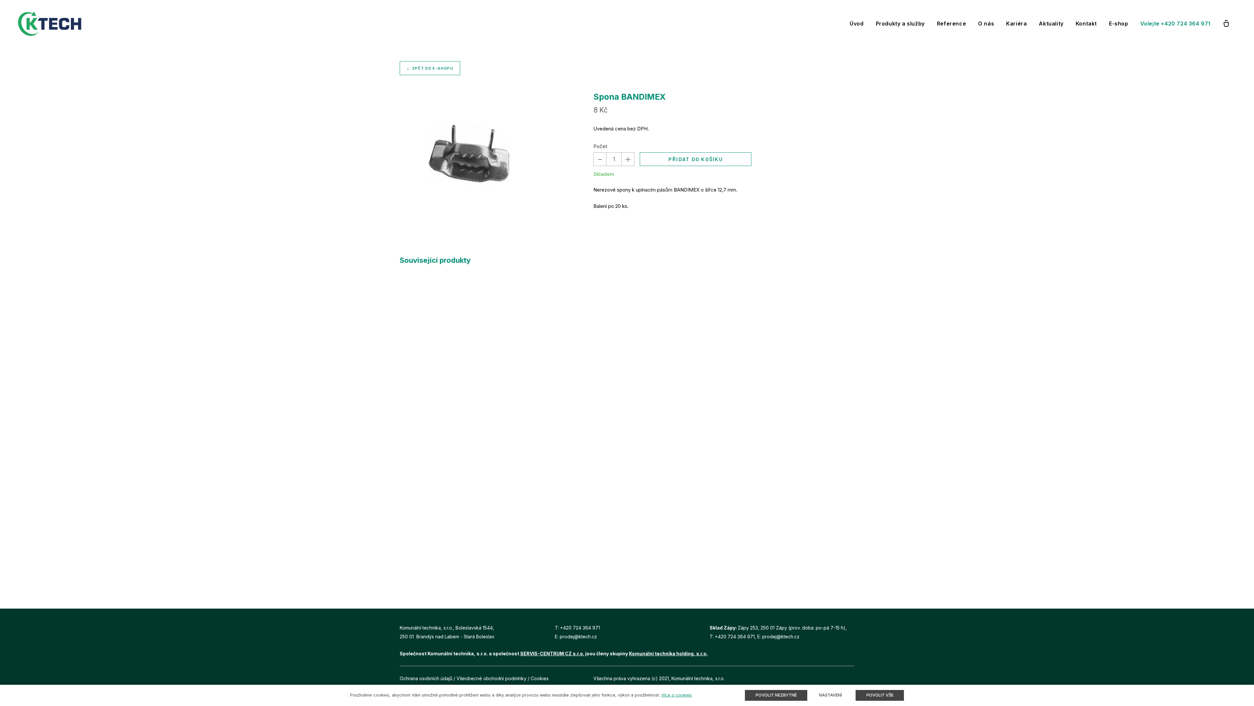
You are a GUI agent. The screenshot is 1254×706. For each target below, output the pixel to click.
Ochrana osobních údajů (426, 678)
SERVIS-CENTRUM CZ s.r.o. (552, 653)
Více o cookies (676, 695)
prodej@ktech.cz (578, 636)
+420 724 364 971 (580, 627)
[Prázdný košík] (1226, 24)
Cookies (540, 678)
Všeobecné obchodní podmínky (491, 678)
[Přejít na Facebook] (837, 678)
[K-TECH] (49, 23)
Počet (600, 146)
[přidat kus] (628, 159)
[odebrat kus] (599, 159)
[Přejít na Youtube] (852, 678)
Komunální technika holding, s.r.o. (668, 653)
